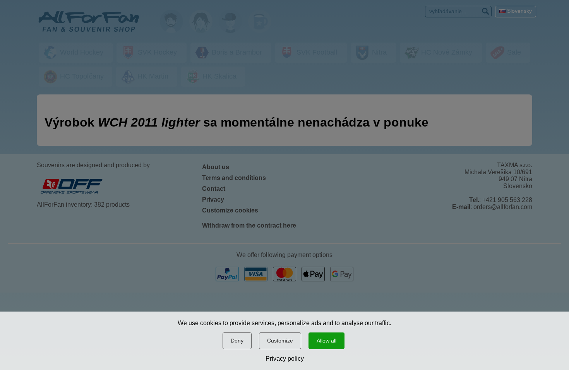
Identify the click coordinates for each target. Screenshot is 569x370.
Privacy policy (285, 358)
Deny (237, 340)
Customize (280, 340)
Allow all (326, 340)
